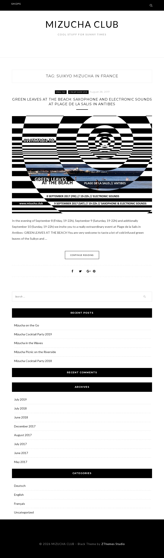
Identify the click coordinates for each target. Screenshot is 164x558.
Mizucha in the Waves (28, 343)
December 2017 (24, 426)
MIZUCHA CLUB (82, 24)
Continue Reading (82, 255)
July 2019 (20, 399)
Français (19, 503)
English (61, 92)
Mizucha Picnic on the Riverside (35, 352)
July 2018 (20, 408)
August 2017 (23, 435)
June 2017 (21, 453)
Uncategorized (78, 92)
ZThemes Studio (113, 544)
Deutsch (20, 485)
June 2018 (21, 417)
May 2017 (20, 462)
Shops (16, 3)
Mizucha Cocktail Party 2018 (33, 361)
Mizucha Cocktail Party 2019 (33, 334)
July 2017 (20, 444)
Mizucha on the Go (26, 325)
